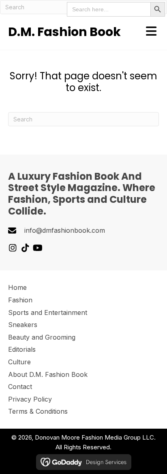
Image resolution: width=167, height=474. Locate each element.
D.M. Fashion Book (64, 31)
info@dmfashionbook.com (64, 230)
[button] (12, 248)
